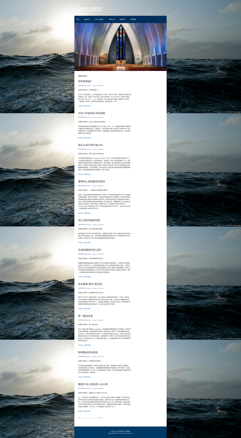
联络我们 (122, 19)
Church (110, 433)
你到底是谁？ (85, 81)
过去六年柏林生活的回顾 (91, 113)
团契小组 (112, 19)
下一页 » (99, 418)
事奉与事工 (87, 106)
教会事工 (87, 19)
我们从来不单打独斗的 (90, 145)
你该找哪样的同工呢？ (90, 250)
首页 (78, 19)
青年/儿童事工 (99, 19)
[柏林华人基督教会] (88, 9)
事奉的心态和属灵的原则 (91, 181)
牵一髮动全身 (85, 316)
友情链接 (133, 19)
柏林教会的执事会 (88, 352)
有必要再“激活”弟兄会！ (91, 284)
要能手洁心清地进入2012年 (93, 384)
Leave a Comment (97, 85)
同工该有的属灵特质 (89, 220)
